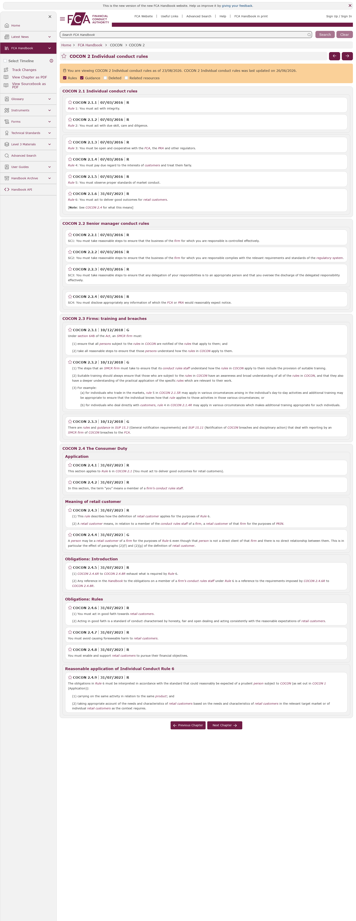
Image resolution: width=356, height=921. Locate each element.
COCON (116, 45)
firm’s (150, 488)
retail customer (148, 516)
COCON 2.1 (124, 471)
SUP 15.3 (121, 427)
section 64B (86, 336)
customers (152, 165)
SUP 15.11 (196, 427)
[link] (88, 19)
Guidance (92, 78)
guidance (103, 427)
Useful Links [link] (169, 16)
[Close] (350, 5)
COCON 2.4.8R (114, 573)
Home (66, 45)
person (76, 540)
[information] (51, 61)
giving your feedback (237, 5)
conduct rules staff (176, 368)
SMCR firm (124, 336)
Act (107, 336)
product (161, 696)
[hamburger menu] (62, 19)
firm (177, 240)
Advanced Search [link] (198, 16)
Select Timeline (21, 61)
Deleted (115, 78)
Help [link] (223, 16)
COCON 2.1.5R (170, 392)
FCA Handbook (90, 45)
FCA (147, 148)
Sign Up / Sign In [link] (339, 16)
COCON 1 (319, 683)
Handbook (115, 580)
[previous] (334, 56)
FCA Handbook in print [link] (251, 16)
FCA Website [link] (144, 16)
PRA (161, 148)
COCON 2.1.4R (181, 405)
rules (136, 343)
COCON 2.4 (93, 207)
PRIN (279, 523)
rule (149, 392)
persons (105, 343)
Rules (72, 78)
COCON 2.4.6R (88, 573)
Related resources (144, 78)
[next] (347, 56)
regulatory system (329, 257)
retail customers (155, 199)
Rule (71, 108)
